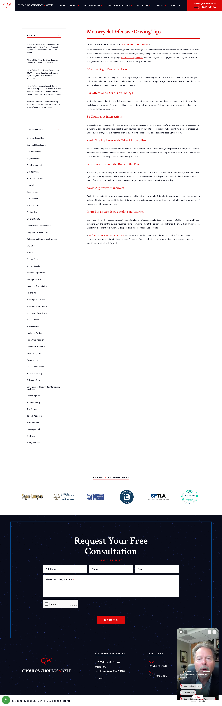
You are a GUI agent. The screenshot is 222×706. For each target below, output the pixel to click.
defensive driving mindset (132, 57)
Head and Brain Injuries (37, 286)
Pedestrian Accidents (36, 346)
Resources (142, 6)
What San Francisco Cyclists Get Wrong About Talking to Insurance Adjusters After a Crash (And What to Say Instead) (43, 104)
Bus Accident (32, 198)
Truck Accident (33, 422)
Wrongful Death (33, 442)
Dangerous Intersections (37, 232)
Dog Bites (31, 245)
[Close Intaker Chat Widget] (214, 632)
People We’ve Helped (119, 6)
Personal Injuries (34, 353)
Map (101, 678)
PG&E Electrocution (35, 366)
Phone (111, 569)
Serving (160, 6)
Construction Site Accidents (39, 225)
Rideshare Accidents (35, 380)
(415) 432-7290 (207, 7)
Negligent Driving (34, 333)
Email (156, 569)
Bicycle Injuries (33, 171)
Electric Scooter (34, 266)
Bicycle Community (35, 165)
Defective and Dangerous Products (42, 239)
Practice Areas (92, 6)
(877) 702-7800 (158, 676)
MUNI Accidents (34, 326)
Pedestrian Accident (35, 339)
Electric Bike (32, 259)
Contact (175, 6)
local (151, 662)
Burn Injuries (32, 192)
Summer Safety (33, 402)
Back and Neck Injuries (36, 145)
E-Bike (29, 252)
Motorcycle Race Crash (37, 313)
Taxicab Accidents (34, 415)
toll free (152, 672)
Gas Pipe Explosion (35, 279)
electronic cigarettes (36, 272)
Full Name (65, 569)
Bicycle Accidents (34, 158)
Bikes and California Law (37, 178)
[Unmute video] (181, 632)
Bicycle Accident (34, 151)
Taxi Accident (32, 409)
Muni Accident (33, 319)
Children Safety (33, 218)
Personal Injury (33, 360)
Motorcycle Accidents (135, 44)
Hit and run (31, 292)
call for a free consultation (205, 3)
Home (62, 6)
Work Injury (32, 436)
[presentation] (61, 604)
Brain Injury (32, 185)
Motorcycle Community (37, 306)
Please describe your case (60, 579)
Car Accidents (33, 212)
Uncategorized (33, 429)
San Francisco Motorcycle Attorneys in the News (43, 388)
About (73, 6)
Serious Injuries (33, 395)
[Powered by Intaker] (202, 701)
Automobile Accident (36, 138)
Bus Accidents (33, 205)
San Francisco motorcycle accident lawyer (106, 235)
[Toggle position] (209, 632)
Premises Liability (34, 373)
